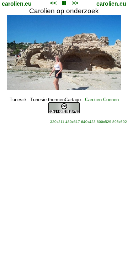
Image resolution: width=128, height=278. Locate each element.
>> (75, 3)
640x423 (88, 122)
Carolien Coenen (102, 99)
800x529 (104, 122)
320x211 (57, 122)
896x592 (119, 122)
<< (53, 3)
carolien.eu (17, 4)
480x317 (72, 122)
